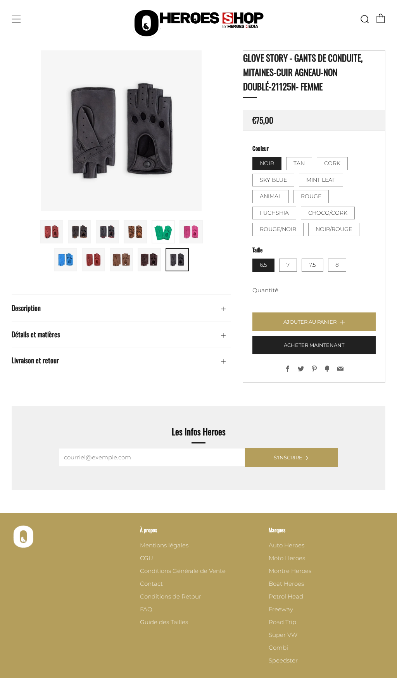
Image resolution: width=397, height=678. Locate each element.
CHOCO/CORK (327, 213)
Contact (151, 583)
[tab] (51, 231)
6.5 (263, 265)
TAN (299, 163)
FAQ (146, 609)
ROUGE (311, 196)
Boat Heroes (286, 583)
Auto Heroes (286, 545)
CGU (146, 558)
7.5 (312, 265)
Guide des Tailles (164, 622)
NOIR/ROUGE (334, 229)
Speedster (283, 660)
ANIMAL (270, 196)
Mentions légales (164, 545)
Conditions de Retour (170, 596)
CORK (332, 163)
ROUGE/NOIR (278, 229)
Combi (278, 647)
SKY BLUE (273, 180)
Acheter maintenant (314, 345)
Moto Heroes (287, 558)
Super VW (283, 634)
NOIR (267, 163)
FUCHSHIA (274, 213)
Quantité (265, 290)
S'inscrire (288, 457)
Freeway (281, 609)
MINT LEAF (321, 180)
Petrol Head (286, 596)
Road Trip (282, 622)
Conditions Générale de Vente (183, 570)
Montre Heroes (290, 570)
